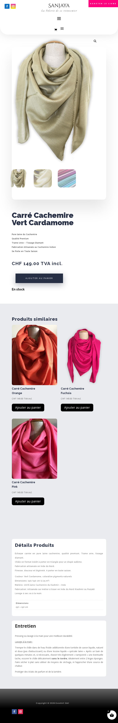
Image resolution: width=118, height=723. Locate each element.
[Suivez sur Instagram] (13, 6)
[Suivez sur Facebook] (7, 6)
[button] (95, 41)
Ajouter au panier (39, 278)
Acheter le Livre (103, 3)
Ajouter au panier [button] (28, 407)
